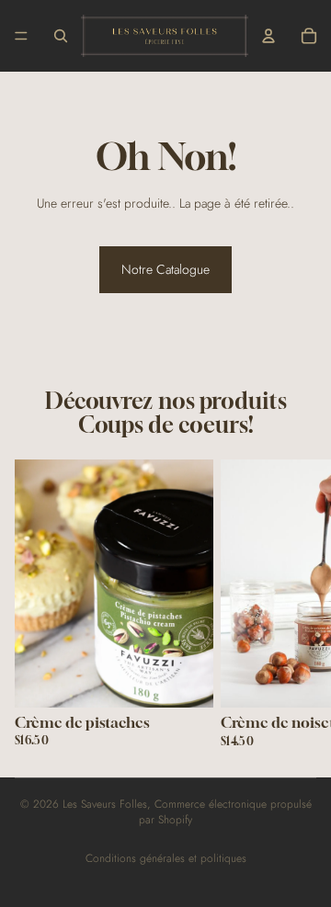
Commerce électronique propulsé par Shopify (225, 812)
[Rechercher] (60, 36)
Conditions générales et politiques (166, 858)
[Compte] (268, 36)
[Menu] (21, 36)
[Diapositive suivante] (294, 603)
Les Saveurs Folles (105, 804)
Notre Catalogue (165, 269)
